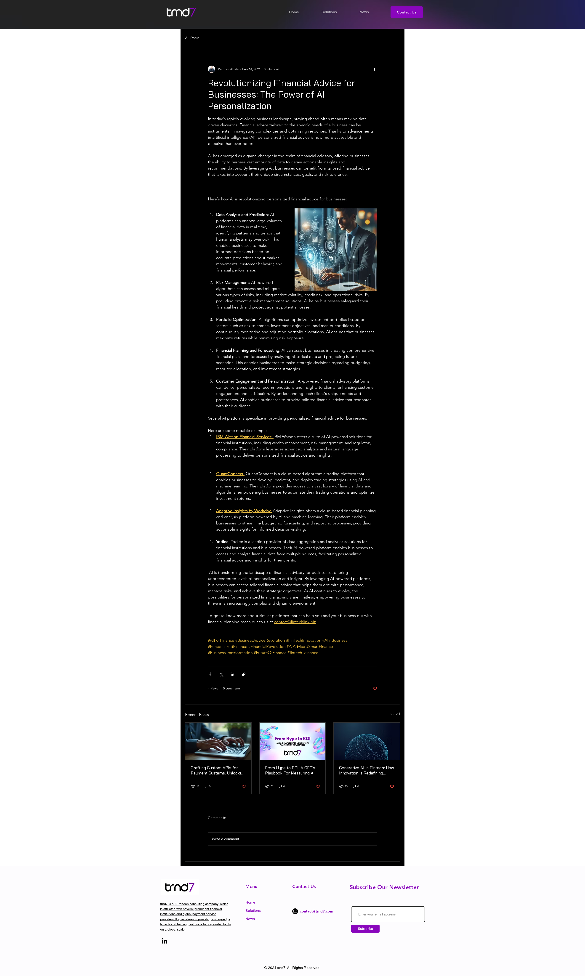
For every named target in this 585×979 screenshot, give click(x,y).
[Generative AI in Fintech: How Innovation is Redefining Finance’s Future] (367, 741)
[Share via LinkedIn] (232, 674)
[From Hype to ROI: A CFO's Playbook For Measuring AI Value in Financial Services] (293, 741)
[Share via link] (244, 674)
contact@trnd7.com (316, 911)
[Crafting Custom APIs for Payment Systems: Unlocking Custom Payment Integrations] (218, 741)
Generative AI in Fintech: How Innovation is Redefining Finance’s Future (366, 770)
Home (250, 902)
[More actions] (374, 69)
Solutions (253, 910)
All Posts (192, 38)
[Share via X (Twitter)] (221, 674)
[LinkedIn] (164, 941)
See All (395, 714)
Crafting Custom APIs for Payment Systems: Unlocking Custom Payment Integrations (218, 770)
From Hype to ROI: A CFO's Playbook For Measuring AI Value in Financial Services (290, 770)
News (250, 919)
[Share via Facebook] (210, 674)
